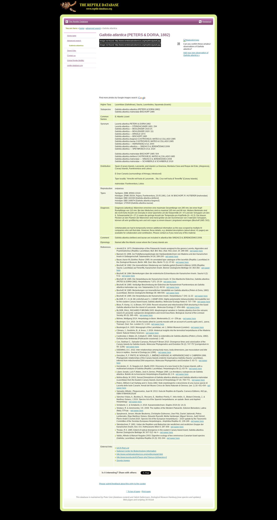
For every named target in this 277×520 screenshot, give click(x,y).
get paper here (196, 251)
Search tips (71, 50)
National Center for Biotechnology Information (136, 451)
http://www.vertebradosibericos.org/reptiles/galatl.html (140, 454)
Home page (71, 36)
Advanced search (74, 41)
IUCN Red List (123, 448)
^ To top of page (133, 491)
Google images (123, 460)
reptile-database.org (75, 65)
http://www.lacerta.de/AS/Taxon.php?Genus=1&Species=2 (142, 457)
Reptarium (206, 22)
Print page (146, 491)
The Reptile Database (78, 22)
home (81, 28)
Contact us (71, 55)
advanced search (93, 28)
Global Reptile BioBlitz (75, 60)
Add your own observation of (195, 54)
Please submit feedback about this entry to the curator (122, 484)
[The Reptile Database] (90, 14)
